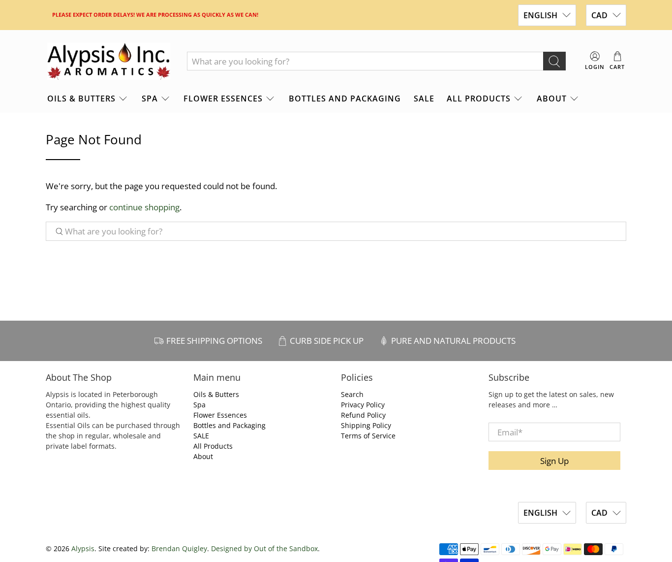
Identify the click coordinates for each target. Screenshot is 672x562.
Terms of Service (368, 435)
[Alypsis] (108, 61)
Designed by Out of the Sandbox (264, 548)
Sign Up (554, 460)
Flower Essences (223, 98)
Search (352, 394)
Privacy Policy (363, 404)
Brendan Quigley (179, 548)
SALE (424, 98)
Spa (150, 98)
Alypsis (82, 548)
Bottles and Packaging (345, 98)
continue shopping (144, 207)
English (540, 15)
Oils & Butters (81, 98)
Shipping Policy (366, 425)
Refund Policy (363, 415)
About (552, 98)
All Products (479, 98)
